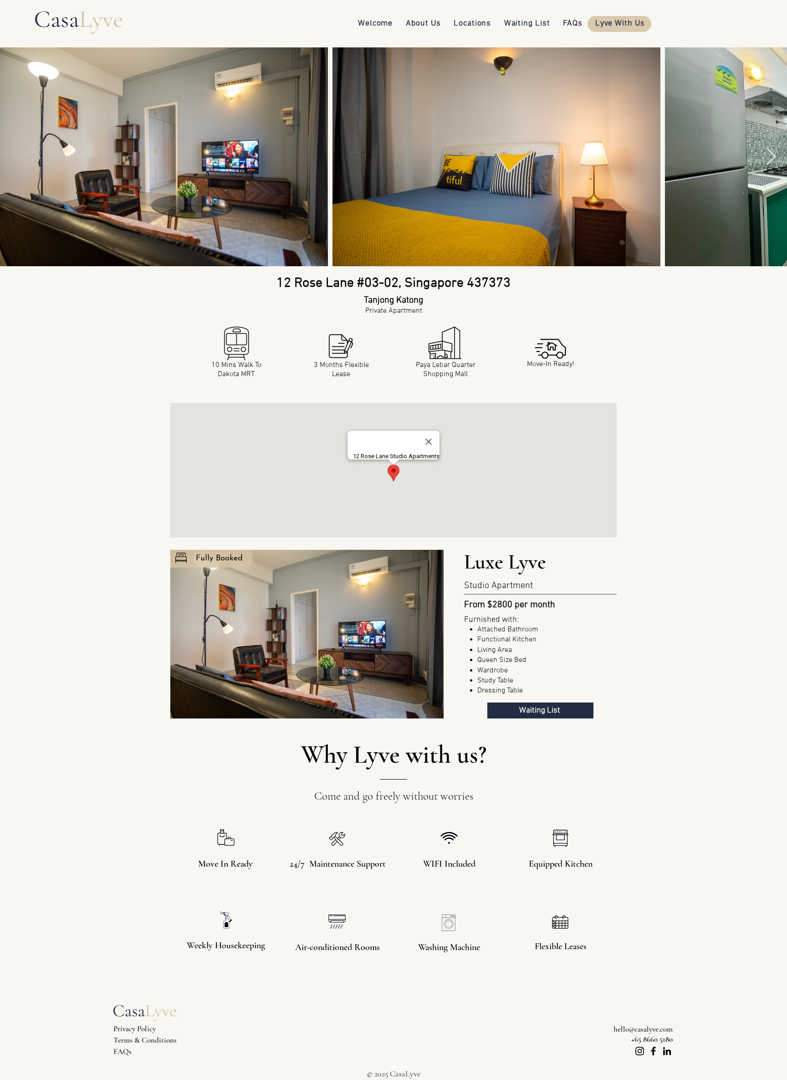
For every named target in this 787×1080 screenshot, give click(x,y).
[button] (307, 634)
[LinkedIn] (667, 1051)
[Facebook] (653, 1051)
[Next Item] (771, 157)
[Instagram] (639, 1051)
